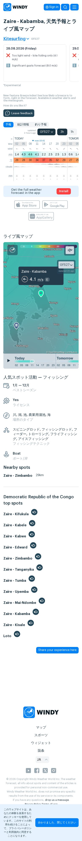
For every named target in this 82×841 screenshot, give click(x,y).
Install (63, 191)
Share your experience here (57, 650)
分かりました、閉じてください (57, 822)
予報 (8, 124)
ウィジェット (41, 743)
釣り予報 (41, 124)
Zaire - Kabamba (33, 271)
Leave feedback (22, 113)
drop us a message (57, 800)
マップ (41, 727)
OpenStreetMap (57, 352)
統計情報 (23, 124)
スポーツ (41, 735)
